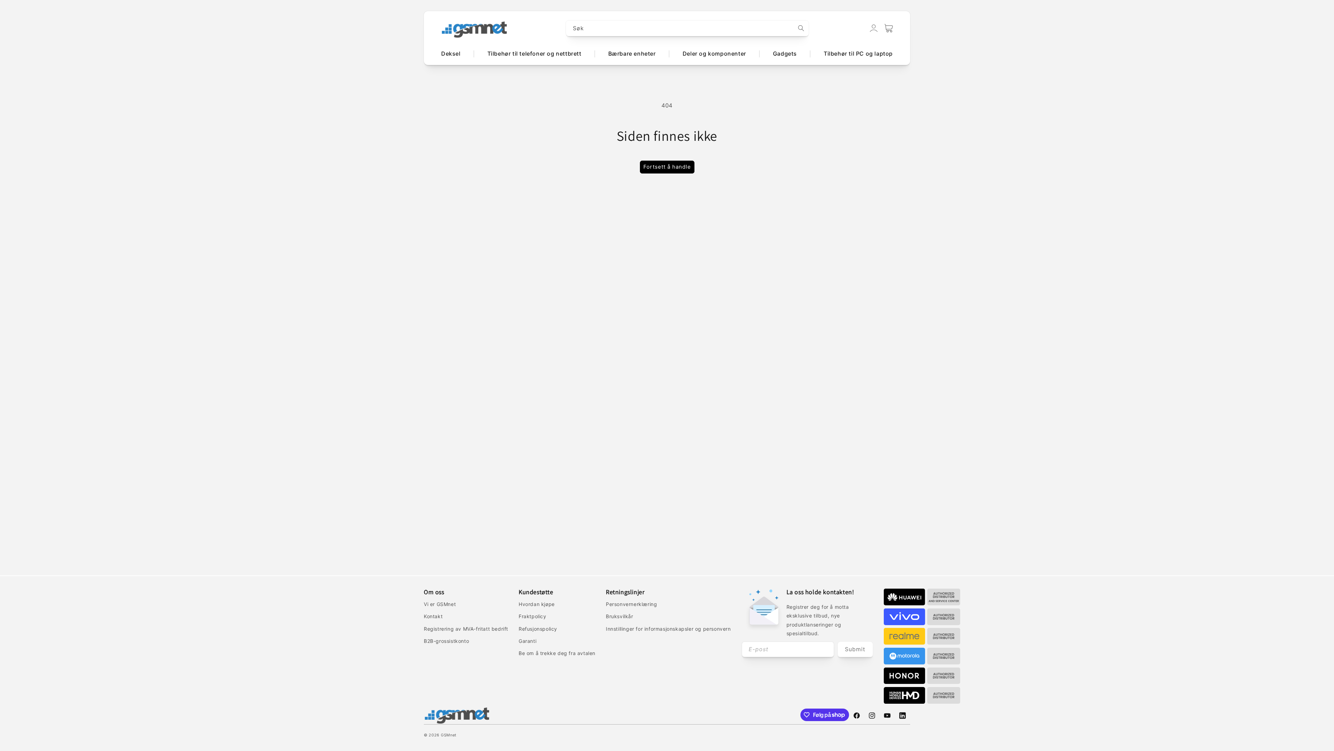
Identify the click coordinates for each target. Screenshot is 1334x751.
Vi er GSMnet (440, 604)
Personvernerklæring (631, 604)
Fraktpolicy (532, 616)
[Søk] (801, 28)
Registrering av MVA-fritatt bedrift (466, 629)
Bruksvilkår (619, 616)
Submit (855, 649)
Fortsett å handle (667, 166)
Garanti (527, 641)
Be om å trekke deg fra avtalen (557, 653)
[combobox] (687, 28)
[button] (888, 28)
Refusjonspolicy (538, 629)
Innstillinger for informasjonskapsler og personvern (668, 629)
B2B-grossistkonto (446, 641)
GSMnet (448, 735)
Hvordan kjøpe (537, 604)
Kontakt (433, 616)
